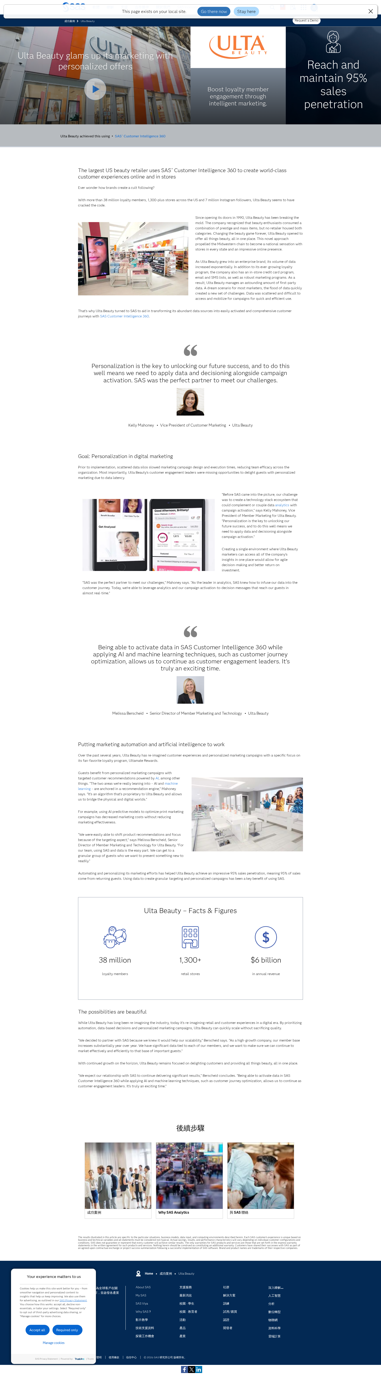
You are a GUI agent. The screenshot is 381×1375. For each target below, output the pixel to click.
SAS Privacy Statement (73, 1300)
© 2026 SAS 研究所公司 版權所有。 (165, 1357)
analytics (282, 505)
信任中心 (131, 1357)
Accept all (37, 1330)
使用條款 (114, 1357)
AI (157, 778)
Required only (67, 1330)
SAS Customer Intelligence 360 (140, 136)
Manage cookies (54, 1343)
